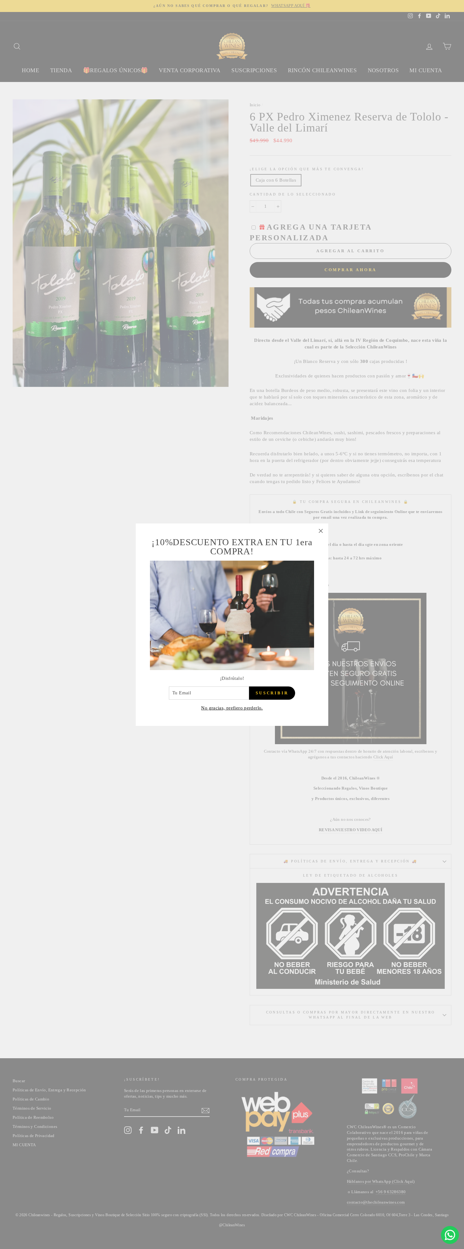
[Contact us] (450, 1235)
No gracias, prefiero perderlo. (232, 707)
